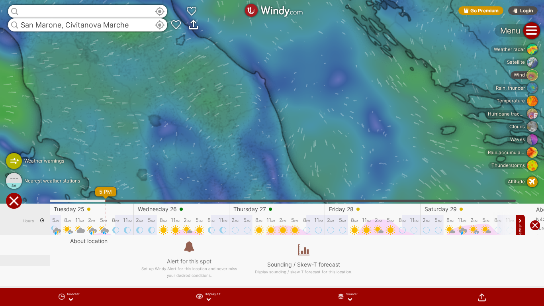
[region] (272, 153)
